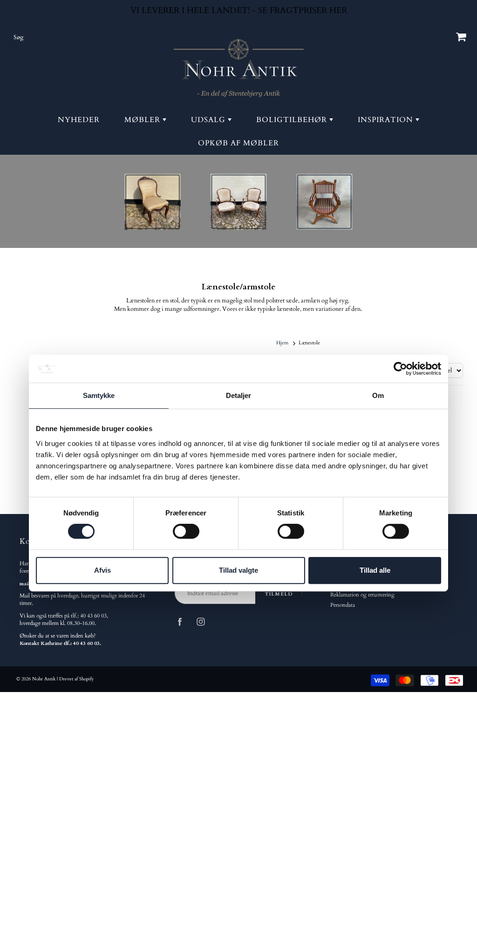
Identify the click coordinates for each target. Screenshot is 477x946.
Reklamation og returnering (362, 594)
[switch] (186, 531)
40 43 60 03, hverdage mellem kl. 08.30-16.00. (64, 619)
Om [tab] (378, 395)
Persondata (342, 605)
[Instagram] (200, 621)
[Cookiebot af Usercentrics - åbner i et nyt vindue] (400, 369)
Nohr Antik (43, 679)
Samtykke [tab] (99, 395)
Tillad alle (375, 570)
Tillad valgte (238, 570)
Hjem (282, 342)
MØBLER (143, 120)
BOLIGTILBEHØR (292, 120)
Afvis (102, 570)
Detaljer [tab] (239, 395)
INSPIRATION (387, 120)
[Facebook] (179, 621)
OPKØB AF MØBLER (238, 143)
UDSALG (209, 120)
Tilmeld (279, 593)
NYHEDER (79, 120)
